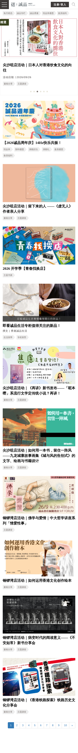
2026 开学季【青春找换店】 (25, 268)
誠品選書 (34, 13)
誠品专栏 (21, 13)
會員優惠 (58, 149)
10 (65, 725)
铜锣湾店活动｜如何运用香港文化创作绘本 (37, 580)
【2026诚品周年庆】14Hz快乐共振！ (32, 143)
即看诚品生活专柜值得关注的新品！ (32, 326)
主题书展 (8, 275)
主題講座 (22, 83)
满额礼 (46, 149)
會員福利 (62, 13)
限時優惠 (19, 149)
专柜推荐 (21, 337)
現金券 (7, 149)
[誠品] (23, 4)
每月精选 (8, 13)
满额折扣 (33, 149)
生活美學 (8, 337)
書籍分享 (8, 83)
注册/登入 (60, 4)
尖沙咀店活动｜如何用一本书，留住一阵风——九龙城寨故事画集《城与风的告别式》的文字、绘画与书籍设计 (39, 455)
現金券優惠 (48, 13)
